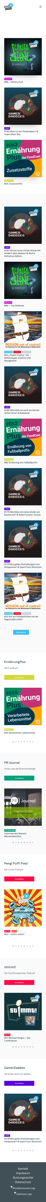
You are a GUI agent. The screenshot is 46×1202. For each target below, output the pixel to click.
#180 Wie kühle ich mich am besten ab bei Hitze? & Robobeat (21, 411)
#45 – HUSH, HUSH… (14, 934)
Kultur (7, 931)
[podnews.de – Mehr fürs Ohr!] (8, 6)
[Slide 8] (32, 741)
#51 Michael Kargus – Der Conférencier (17, 1039)
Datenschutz (23, 1182)
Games (7, 128)
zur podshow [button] (19, 677)
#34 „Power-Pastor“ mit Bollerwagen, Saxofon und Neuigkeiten (17, 357)
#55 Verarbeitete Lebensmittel (19, 733)
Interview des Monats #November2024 (15, 835)
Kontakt (23, 1168)
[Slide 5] (24, 741)
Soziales (17, 352)
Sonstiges (27, 352)
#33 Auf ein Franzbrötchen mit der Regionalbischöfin (21, 618)
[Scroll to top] (40, 1196)
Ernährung (9, 181)
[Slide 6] (27, 741)
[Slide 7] (30, 741)
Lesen (14, 931)
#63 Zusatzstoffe (13, 183)
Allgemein (8, 352)
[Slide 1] (13, 741)
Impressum (23, 1173)
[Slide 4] (21, 741)
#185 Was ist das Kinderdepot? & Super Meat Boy (21, 133)
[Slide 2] (16, 741)
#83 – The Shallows (14, 305)
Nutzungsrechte (23, 1177)
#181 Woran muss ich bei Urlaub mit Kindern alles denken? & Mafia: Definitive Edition (22, 253)
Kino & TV (8, 79)
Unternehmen (10, 830)
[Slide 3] (18, 741)
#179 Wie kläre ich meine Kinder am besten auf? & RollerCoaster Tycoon (22, 513)
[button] (40, 6)
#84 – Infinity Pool (13, 82)
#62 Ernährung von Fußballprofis (20, 462)
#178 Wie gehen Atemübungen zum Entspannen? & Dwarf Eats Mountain (23, 565)
